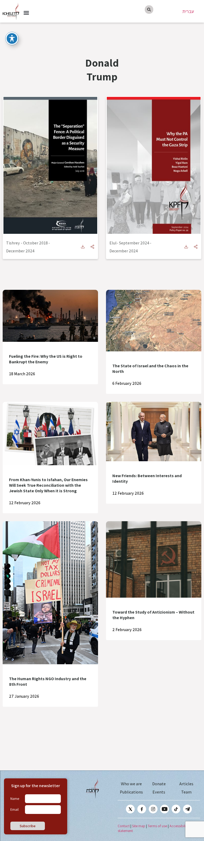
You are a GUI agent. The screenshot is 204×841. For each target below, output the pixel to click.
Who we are (131, 784)
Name (14, 798)
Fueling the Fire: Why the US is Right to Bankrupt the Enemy (45, 359)
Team (186, 792)
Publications (131, 792)
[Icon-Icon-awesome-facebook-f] (141, 809)
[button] (26, 12)
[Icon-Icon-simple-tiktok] (176, 809)
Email (14, 809)
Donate (159, 784)
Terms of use (157, 825)
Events (158, 792)
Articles (186, 784)
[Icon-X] (130, 809)
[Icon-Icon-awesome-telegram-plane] (187, 809)
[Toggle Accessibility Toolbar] (12, 38)
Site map (138, 825)
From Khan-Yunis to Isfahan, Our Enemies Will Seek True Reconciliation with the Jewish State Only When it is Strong (48, 485)
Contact (124, 825)
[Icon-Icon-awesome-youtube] (164, 809)
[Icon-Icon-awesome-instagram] (153, 809)
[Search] (149, 9)
